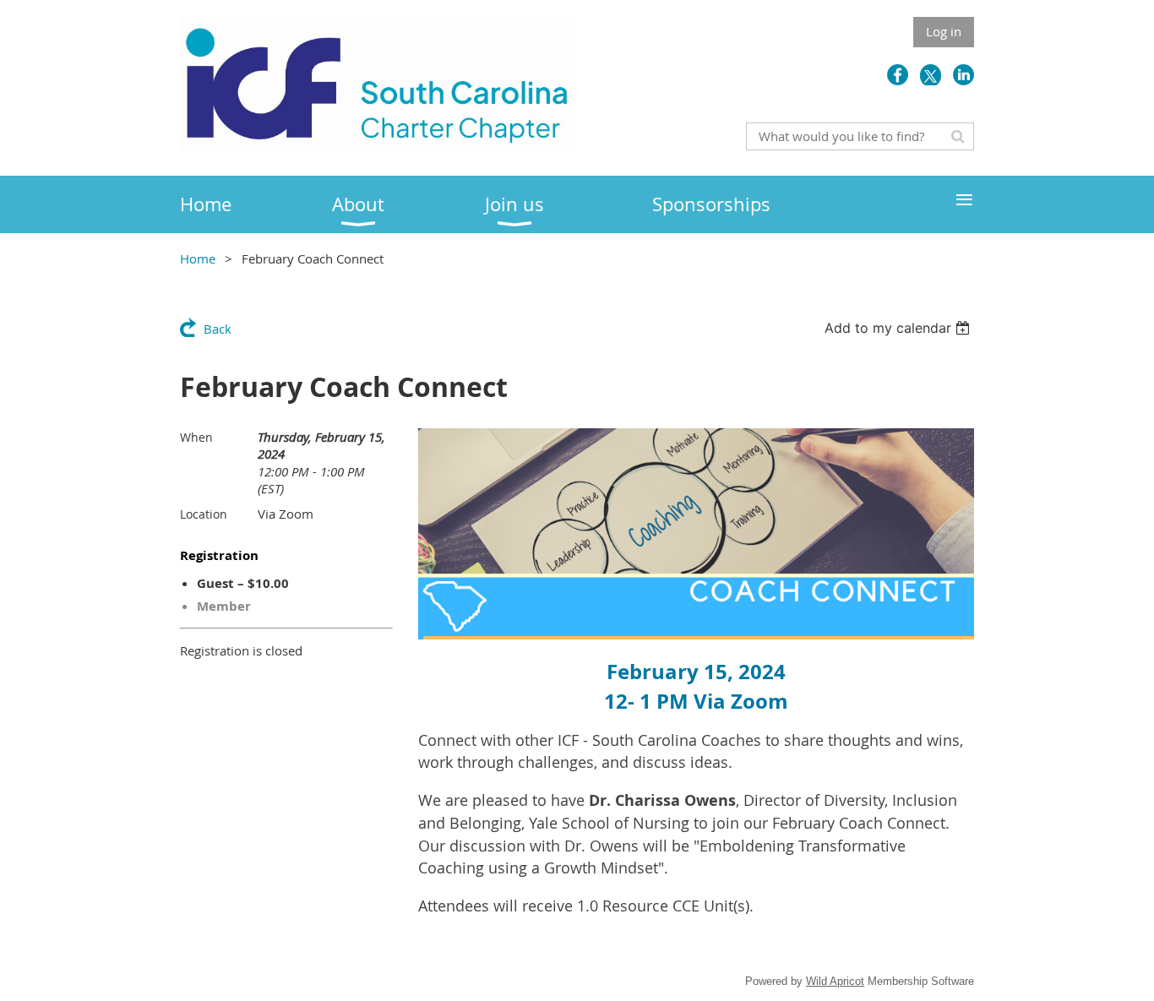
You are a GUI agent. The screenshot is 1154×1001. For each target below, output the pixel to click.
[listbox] (899, 328)
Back (217, 328)
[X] (930, 74)
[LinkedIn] (963, 74)
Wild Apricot (835, 981)
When (196, 437)
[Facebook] (897, 74)
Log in (943, 31)
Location (203, 514)
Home (197, 258)
